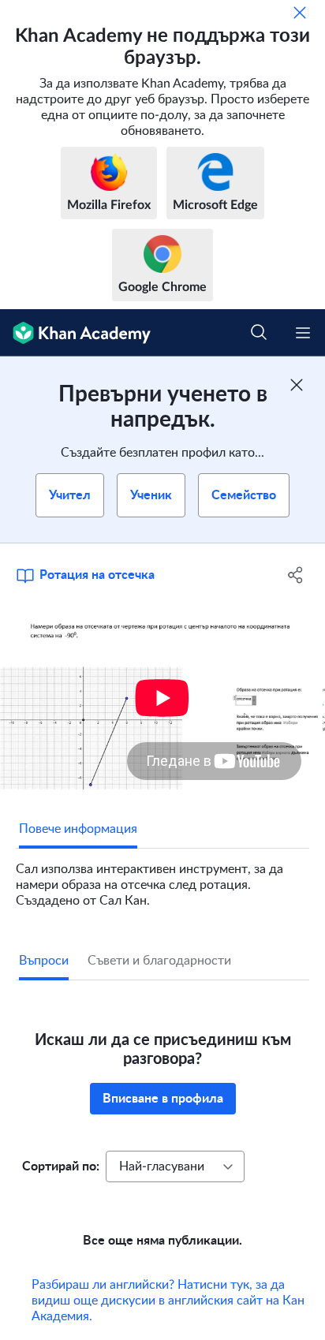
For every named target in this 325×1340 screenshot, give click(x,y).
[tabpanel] (162, 879)
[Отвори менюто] (302, 332)
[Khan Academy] (75, 333)
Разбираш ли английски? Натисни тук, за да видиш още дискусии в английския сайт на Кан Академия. (168, 1300)
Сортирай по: (60, 1166)
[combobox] (175, 1166)
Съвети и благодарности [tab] (159, 960)
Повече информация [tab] (78, 829)
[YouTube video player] (162, 698)
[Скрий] (299, 12)
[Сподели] (295, 575)
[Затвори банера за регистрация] (296, 385)
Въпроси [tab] (44, 960)
